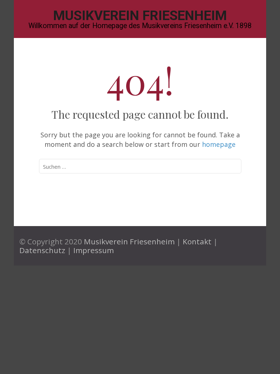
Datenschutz (42, 250)
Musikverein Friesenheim (140, 15)
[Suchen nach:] (125, 166)
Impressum (93, 250)
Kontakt (197, 241)
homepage (219, 144)
